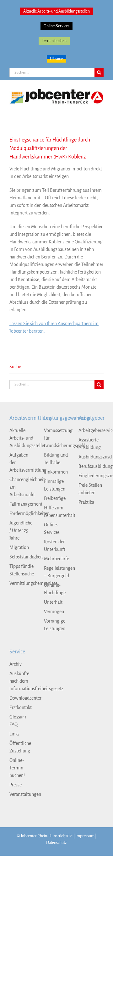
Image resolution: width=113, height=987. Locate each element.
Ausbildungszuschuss (91, 456)
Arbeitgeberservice (91, 430)
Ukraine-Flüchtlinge (55, 589)
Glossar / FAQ (17, 720)
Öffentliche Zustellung (20, 747)
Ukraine (56, 59)
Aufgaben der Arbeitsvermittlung (22, 462)
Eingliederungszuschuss (91, 475)
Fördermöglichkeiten (22, 513)
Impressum (84, 836)
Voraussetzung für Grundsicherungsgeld (56, 438)
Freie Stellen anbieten (90, 489)
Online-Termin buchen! (17, 768)
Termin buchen (54, 41)
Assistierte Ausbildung (89, 443)
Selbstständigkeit (22, 556)
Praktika (86, 502)
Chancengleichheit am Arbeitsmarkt (22, 487)
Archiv (15, 664)
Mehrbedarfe (56, 558)
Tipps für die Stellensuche (21, 570)
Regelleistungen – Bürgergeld (56, 572)
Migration (19, 547)
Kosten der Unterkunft (54, 545)
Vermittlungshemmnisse (22, 583)
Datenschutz (56, 842)
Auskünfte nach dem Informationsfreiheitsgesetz (22, 681)
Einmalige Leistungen (54, 485)
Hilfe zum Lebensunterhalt (56, 511)
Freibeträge (55, 498)
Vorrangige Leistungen (54, 624)
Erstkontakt (20, 707)
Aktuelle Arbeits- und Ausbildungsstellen (56, 11)
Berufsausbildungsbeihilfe (91, 466)
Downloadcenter (22, 698)
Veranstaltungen (22, 794)
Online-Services (56, 26)
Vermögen (54, 611)
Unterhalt (53, 602)
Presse (15, 784)
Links (14, 733)
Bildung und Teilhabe (56, 458)
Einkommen (56, 471)
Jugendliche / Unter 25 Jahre (20, 530)
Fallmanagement (22, 504)
